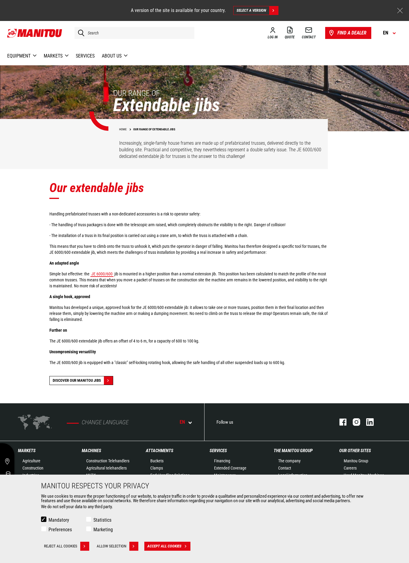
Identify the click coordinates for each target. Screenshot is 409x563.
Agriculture (31, 460)
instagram (353, 422)
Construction (32, 468)
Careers (350, 468)
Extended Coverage (230, 468)
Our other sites (355, 450)
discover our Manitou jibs (77, 380)
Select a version (251, 10)
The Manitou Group (293, 450)
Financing (222, 460)
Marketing (103, 529)
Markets (27, 450)
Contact (284, 468)
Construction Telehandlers (107, 460)
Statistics (102, 520)
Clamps (156, 468)
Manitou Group (356, 460)
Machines (91, 450)
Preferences (60, 529)
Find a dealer (351, 33)
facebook (340, 422)
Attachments (159, 450)
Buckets (156, 460)
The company (289, 460)
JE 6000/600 (102, 273)
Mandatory (59, 520)
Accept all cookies (164, 546)
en (182, 422)
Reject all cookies (60, 546)
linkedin (367, 422)
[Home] (35, 33)
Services (218, 450)
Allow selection (111, 546)
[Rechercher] (80, 33)
